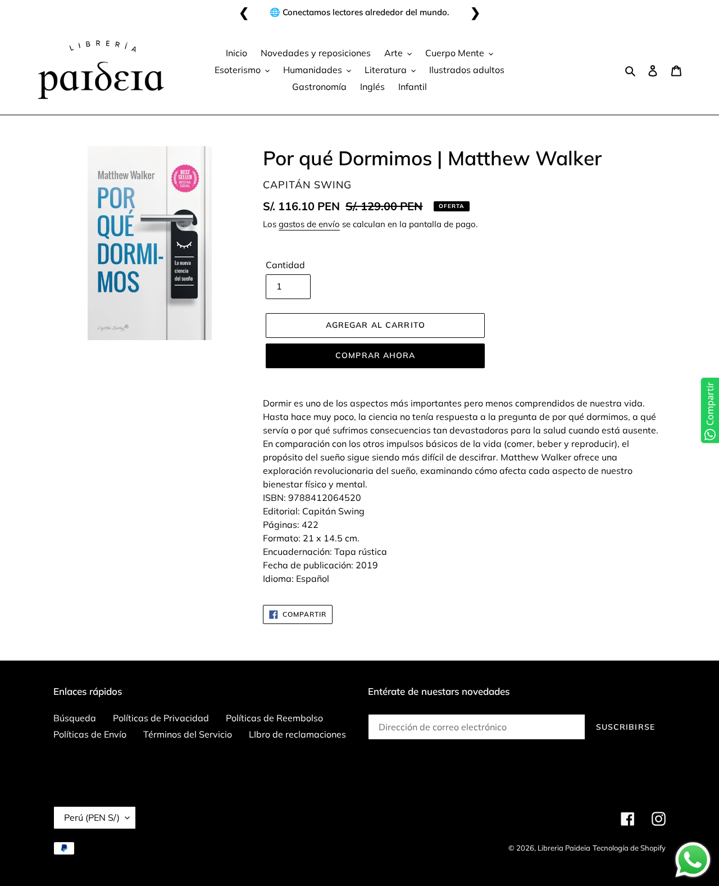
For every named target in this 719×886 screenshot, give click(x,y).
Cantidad (285, 264)
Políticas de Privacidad (161, 718)
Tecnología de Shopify (629, 847)
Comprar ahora (375, 355)
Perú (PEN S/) (92, 817)
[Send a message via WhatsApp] (692, 859)
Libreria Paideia (564, 847)
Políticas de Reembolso (274, 718)
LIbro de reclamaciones (297, 734)
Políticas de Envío (89, 734)
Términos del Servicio (187, 734)
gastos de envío (309, 224)
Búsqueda (74, 718)
